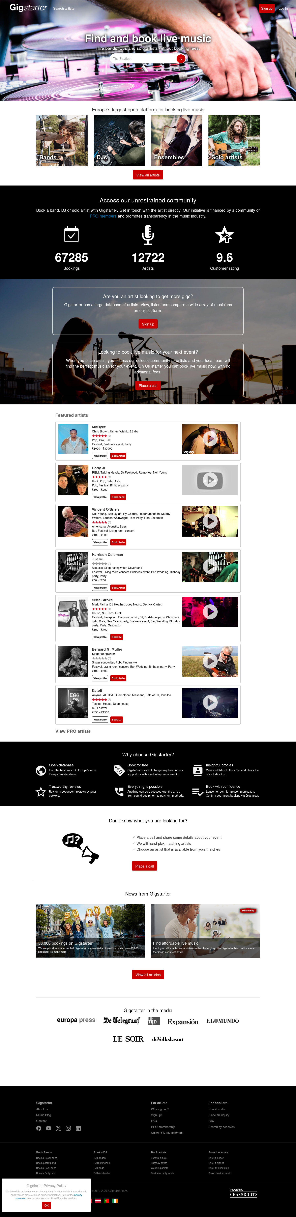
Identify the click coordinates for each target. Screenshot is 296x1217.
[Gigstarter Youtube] (49, 1129)
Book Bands (44, 1152)
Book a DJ (100, 1152)
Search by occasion (221, 1127)
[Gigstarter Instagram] (69, 1129)
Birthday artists (159, 1162)
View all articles (148, 974)
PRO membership (163, 1127)
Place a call (148, 385)
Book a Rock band (46, 1167)
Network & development (167, 1132)
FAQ (154, 1121)
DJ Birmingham (102, 1162)
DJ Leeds (99, 1167)
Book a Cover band (46, 1157)
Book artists (158, 1152)
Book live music (218, 1152)
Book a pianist (216, 1162)
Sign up (266, 8)
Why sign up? (160, 1109)
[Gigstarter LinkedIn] (78, 1129)
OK (47, 1205)
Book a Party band (46, 1173)
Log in (283, 8)
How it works (217, 1109)
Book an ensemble (218, 1167)
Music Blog (43, 1115)
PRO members (103, 216)
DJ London (100, 1157)
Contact (41, 1121)
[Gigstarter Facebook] (39, 1129)
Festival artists (159, 1157)
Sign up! (156, 1115)
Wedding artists (159, 1167)
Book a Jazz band (46, 1162)
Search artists (64, 8)
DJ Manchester (102, 1173)
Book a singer (216, 1157)
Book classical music (219, 1173)
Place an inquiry (218, 1115)
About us (42, 1109)
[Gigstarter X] (59, 1129)
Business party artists (162, 1173)
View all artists (148, 174)
